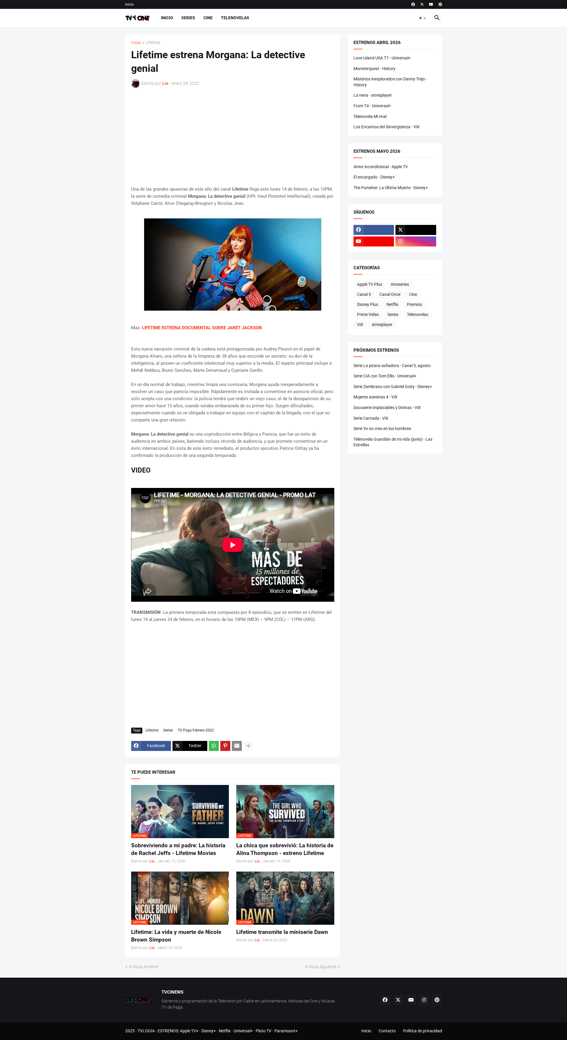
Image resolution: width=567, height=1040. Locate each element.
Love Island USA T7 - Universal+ (382, 58)
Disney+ (208, 1030)
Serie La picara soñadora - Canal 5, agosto (392, 365)
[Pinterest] (225, 746)
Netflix (392, 304)
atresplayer (382, 324)
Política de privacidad (422, 1030)
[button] (423, 18)
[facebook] (413, 4)
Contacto (387, 1030)
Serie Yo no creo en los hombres (382, 428)
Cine (208, 17)
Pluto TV (263, 1030)
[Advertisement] (232, 136)
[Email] (237, 746)
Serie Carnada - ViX (370, 418)
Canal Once (389, 294)
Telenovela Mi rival (370, 116)
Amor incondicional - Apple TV (380, 166)
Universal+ (243, 1030)
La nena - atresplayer (372, 95)
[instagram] (415, 241)
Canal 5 (364, 294)
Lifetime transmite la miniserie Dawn (282, 932)
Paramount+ (286, 1030)
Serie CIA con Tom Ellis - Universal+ (384, 376)
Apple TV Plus (369, 284)
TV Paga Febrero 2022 (196, 730)
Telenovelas (235, 17)
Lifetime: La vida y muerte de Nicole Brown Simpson (176, 936)
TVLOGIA (146, 1030)
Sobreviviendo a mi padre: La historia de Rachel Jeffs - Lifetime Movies (178, 849)
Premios (414, 304)
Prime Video (368, 314)
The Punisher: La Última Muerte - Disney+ (390, 187)
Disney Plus (367, 304)
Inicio (129, 4)
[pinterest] (440, 4)
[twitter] (422, 4)
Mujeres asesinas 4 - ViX (375, 397)
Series (188, 17)
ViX (360, 324)
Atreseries (400, 284)
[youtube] (431, 4)
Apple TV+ (189, 1030)
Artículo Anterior (144, 966)
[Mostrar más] (248, 746)
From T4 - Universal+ (372, 105)
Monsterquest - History (374, 68)
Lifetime (153, 42)
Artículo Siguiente (321, 966)
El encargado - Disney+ (374, 177)
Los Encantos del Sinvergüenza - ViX (386, 126)
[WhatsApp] (214, 746)
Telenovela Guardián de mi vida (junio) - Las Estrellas (392, 442)
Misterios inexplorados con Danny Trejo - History (390, 82)
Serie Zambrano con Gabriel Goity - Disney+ (392, 386)
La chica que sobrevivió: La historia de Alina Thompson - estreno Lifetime (284, 849)
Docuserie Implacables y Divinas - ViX (387, 407)
